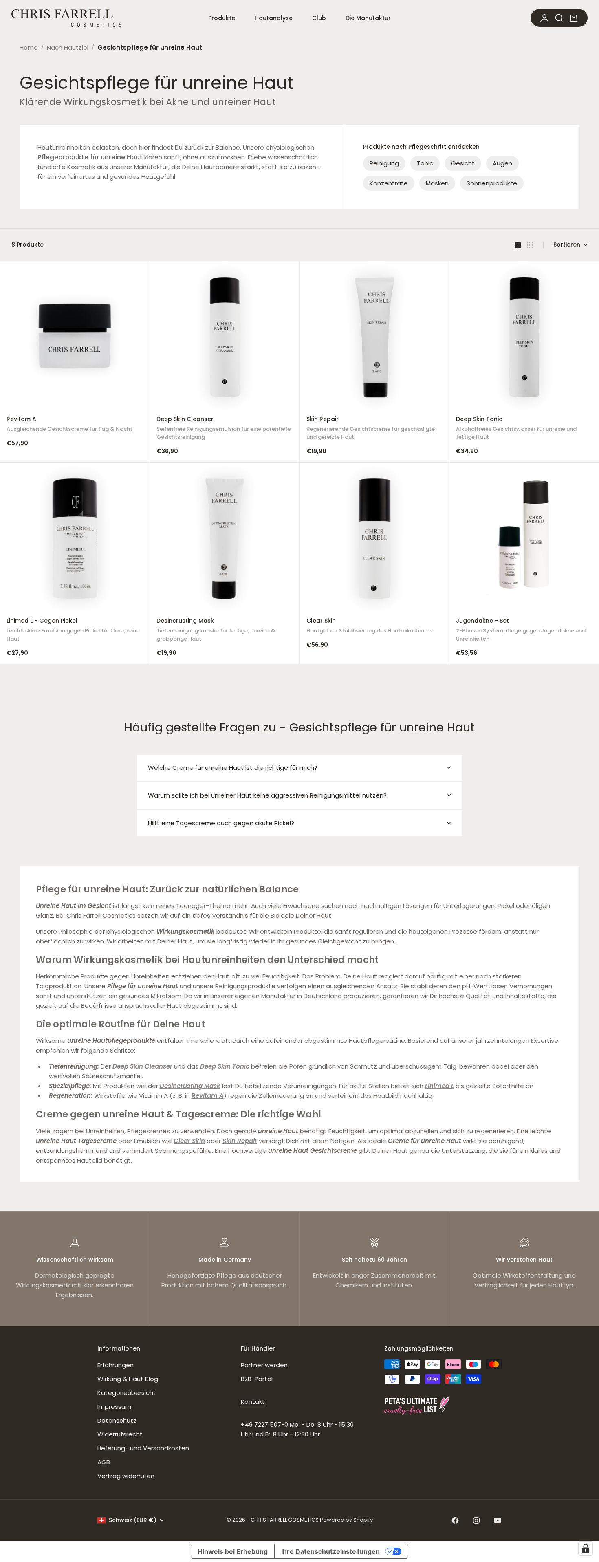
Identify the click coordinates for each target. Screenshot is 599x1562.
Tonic (425, 163)
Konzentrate (389, 183)
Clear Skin (369, 626)
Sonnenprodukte (492, 183)
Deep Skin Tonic (516, 429)
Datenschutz (117, 1420)
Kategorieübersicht (126, 1392)
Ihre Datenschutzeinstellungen (330, 1551)
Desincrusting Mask (215, 631)
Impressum (114, 1406)
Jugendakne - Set (521, 631)
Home (29, 47)
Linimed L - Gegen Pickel (73, 631)
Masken (437, 183)
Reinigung (384, 163)
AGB (103, 1462)
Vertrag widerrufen (125, 1476)
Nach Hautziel (67, 47)
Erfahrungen (115, 1365)
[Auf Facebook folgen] (455, 1520)
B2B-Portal (257, 1379)
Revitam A (69, 425)
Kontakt (253, 1401)
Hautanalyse (274, 18)
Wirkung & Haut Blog (127, 1379)
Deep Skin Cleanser (223, 429)
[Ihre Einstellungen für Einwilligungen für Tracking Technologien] (585, 1548)
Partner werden (264, 1365)
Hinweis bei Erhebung (233, 1551)
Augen (502, 163)
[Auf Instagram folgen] (476, 1520)
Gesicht (463, 163)
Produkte (221, 18)
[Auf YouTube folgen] (497, 1520)
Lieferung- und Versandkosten (143, 1448)
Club (319, 18)
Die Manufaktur (368, 18)
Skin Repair (370, 429)
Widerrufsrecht (120, 1434)
